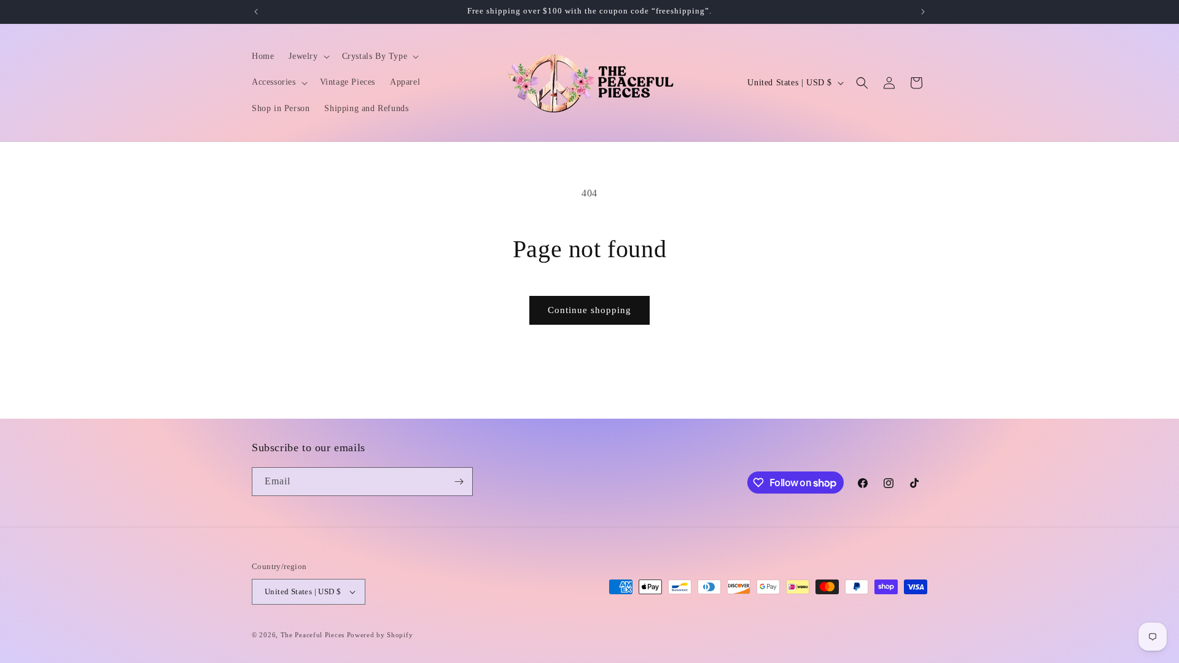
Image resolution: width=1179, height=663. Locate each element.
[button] (307, 56)
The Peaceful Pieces (312, 634)
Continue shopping (589, 310)
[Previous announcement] (256, 11)
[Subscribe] (458, 481)
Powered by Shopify (380, 634)
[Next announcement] (922, 11)
